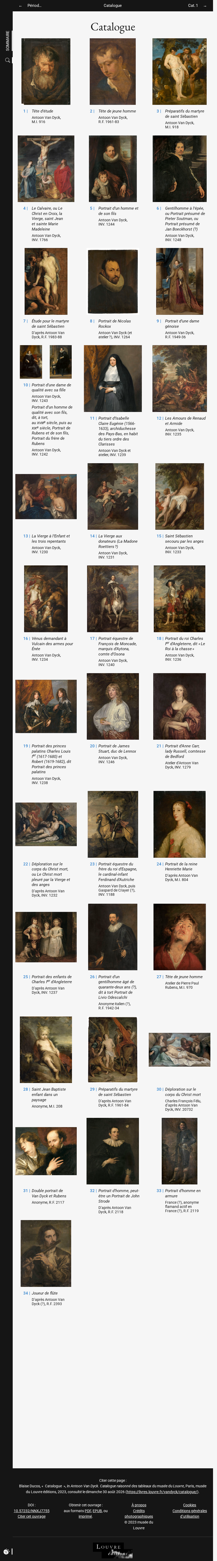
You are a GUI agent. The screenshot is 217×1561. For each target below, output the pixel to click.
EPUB (97, 1511)
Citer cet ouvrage (32, 1516)
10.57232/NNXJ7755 (31, 1511)
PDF (88, 1511)
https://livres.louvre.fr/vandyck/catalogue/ (162, 1492)
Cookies (189, 1505)
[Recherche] (8, 60)
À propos (139, 1505)
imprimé (85, 1516)
